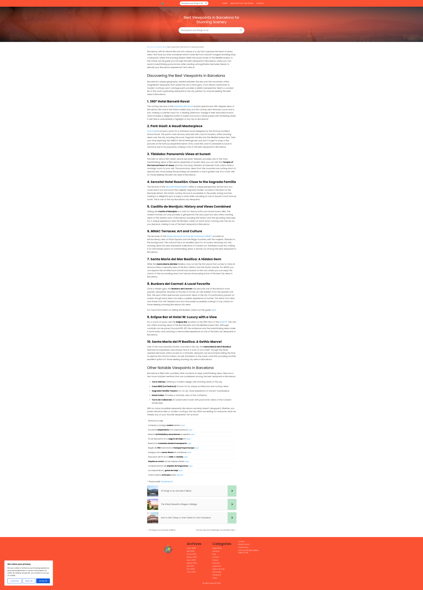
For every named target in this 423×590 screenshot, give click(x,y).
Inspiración (216, 566)
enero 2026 (191, 560)
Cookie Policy (243, 547)
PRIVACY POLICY (244, 544)
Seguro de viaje (218, 569)
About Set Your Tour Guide (241, 3)
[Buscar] (206, 3)
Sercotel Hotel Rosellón (177, 186)
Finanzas (215, 563)
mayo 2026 (191, 548)
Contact (260, 3)
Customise (14, 581)
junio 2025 (191, 569)
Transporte (216, 575)
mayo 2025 (191, 572)
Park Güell (152, 131)
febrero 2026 (192, 557)
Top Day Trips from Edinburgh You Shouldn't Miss (215, 530)
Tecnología (216, 572)
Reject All (28, 581)
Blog (214, 554)
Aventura (215, 551)
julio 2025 (190, 566)
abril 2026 (190, 551)
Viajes (214, 578)
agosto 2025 (192, 563)
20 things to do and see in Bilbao (162, 530)
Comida (215, 557)
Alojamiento (217, 548)
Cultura (215, 560)
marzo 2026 (191, 554)
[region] (28, 573)
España (179, 475)
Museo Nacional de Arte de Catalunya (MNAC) (189, 236)
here (214, 310)
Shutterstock (167, 481)
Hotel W (223, 322)
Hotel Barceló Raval (183, 106)
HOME (224, 3)
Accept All (43, 581)
